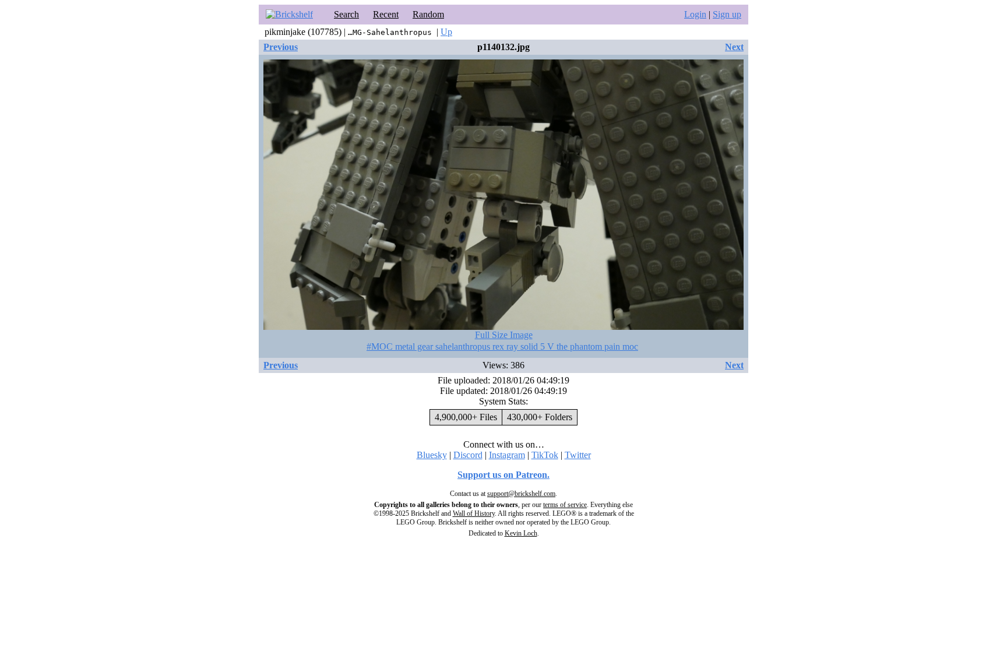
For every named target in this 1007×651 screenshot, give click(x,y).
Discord (468, 455)
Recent (386, 14)
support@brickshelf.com (521, 494)
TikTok (544, 455)
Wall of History (474, 513)
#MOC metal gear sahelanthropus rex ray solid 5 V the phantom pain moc (502, 346)
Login (695, 14)
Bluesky (432, 455)
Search (346, 14)
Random (428, 14)
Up (446, 32)
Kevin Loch (521, 533)
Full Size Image (504, 335)
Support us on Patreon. (503, 475)
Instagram (507, 455)
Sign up (727, 14)
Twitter (578, 455)
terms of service (565, 505)
